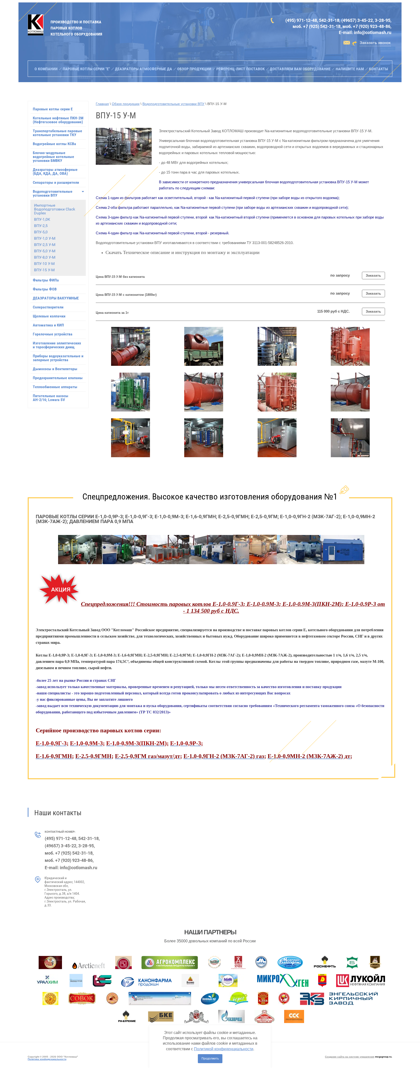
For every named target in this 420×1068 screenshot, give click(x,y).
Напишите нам (350, 69)
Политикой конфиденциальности (223, 1049)
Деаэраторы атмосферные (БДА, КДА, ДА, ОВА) (55, 171)
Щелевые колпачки (49, 316)
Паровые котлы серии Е (53, 109)
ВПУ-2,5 (41, 225)
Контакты (378, 69)
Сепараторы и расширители (56, 182)
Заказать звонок (375, 43)
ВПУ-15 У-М (44, 270)
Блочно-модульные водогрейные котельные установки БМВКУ (53, 156)
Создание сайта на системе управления (349, 1056)
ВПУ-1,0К (42, 219)
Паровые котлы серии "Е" (86, 69)
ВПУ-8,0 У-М (44, 257)
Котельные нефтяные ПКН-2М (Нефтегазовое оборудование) (58, 120)
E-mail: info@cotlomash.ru (365, 32)
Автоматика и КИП (48, 325)
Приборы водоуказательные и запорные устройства (58, 358)
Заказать (373, 275)
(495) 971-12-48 (301, 20)
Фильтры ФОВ (45, 289)
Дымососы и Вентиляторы (55, 369)
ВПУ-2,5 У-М (44, 244)
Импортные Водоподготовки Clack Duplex (54, 209)
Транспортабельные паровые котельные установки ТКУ (57, 133)
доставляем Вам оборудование (300, 69)
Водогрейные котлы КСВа (54, 143)
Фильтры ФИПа (46, 280)
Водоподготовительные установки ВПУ (52, 193)
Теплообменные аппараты (55, 387)
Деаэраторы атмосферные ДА (143, 69)
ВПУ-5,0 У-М (44, 251)
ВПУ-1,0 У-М (44, 238)
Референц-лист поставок (240, 69)
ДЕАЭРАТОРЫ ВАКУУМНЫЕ (56, 298)
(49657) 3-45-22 (357, 20)
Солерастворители (48, 307)
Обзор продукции (194, 69)
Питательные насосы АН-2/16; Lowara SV (50, 398)
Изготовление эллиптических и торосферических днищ (57, 345)
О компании (46, 69)
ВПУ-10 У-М (44, 263)
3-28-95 (382, 20)
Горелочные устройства (52, 334)
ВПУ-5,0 (41, 232)
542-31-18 (329, 20)
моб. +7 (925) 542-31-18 (317, 26)
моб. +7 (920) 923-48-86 (366, 26)
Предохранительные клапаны (58, 378)
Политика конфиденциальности (47, 1059)
